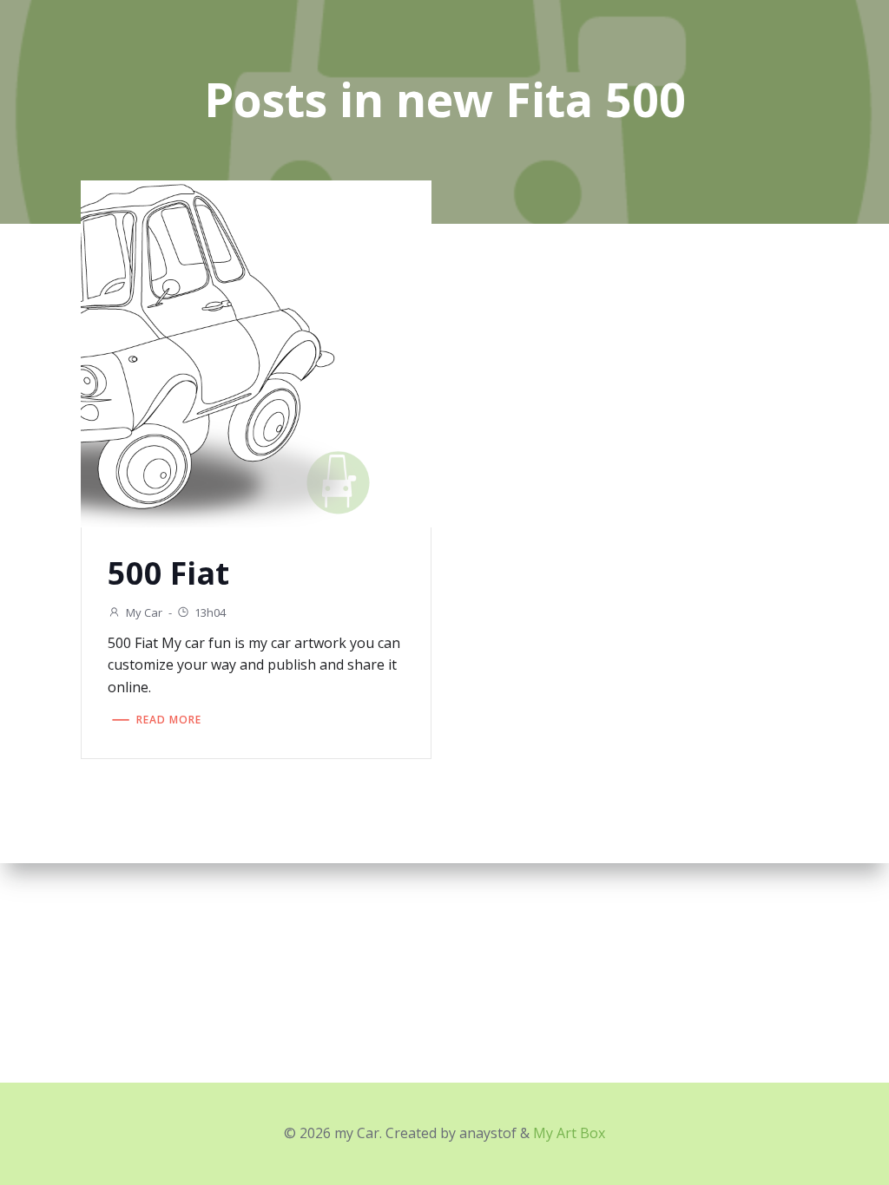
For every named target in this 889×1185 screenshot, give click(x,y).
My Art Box (569, 1132)
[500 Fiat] (256, 352)
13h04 (210, 612)
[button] (256, 353)
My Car (144, 612)
